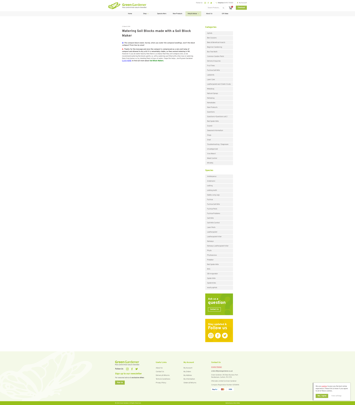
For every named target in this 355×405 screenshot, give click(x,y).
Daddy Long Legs (213, 195)
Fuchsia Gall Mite (213, 70)
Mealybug (210, 89)
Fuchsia (210, 200)
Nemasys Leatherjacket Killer (218, 246)
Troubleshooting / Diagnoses (217, 144)
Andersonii (211, 181)
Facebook (208, 3)
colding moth (212, 190)
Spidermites (211, 283)
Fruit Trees (211, 66)
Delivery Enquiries (214, 61)
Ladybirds (210, 75)
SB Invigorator (212, 274)
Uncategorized (212, 149)
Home (130, 14)
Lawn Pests (211, 227)
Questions (211, 112)
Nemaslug (210, 98)
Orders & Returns (190, 383)
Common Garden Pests (215, 56)
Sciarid (209, 126)
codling (210, 186)
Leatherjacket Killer (214, 237)
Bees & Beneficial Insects (216, 43)
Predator (210, 260)
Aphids (209, 33)
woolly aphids (212, 288)
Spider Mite (211, 278)
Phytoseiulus (212, 255)
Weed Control (212, 158)
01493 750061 (228, 3)
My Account (188, 368)
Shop (145, 14)
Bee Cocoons (212, 38)
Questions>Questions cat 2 (217, 117)
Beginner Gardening (214, 47)
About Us (209, 14)
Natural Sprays (212, 93)
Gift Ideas (225, 14)
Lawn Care (211, 80)
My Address (188, 375)
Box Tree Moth (212, 52)
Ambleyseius (211, 176)
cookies (324, 386)
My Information (189, 379)
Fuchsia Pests (212, 209)
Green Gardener (127, 5)
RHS (208, 269)
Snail (209, 140)
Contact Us (214, 309)
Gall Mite (210, 218)
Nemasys (210, 241)
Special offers (161, 14)
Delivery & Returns (163, 375)
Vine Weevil (211, 154)
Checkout (241, 8)
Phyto (209, 251)
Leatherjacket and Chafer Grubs (219, 84)
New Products (177, 14)
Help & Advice (192, 14)
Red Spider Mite (213, 121)
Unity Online (236, 403)
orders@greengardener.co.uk (222, 371)
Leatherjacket (212, 232)
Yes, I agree (321, 396)
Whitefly (210, 163)
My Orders (187, 372)
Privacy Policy (161, 383)
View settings (336, 396)
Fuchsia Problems (213, 214)
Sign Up (120, 382)
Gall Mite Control (213, 223)
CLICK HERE (126, 61)
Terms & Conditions (163, 379)
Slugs (209, 135)
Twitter (211, 3)
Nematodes (211, 103)
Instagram (205, 3)
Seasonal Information (215, 131)
